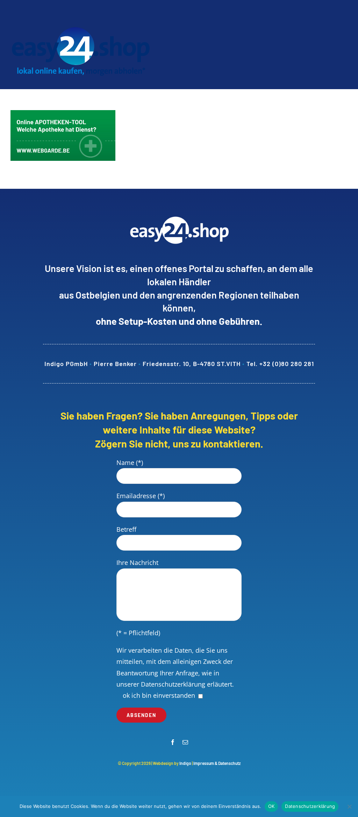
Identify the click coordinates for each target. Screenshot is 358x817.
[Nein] (349, 806)
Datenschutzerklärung (173, 684)
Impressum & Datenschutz (217, 763)
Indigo (185, 763)
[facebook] (173, 742)
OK (271, 806)
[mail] (185, 742)
